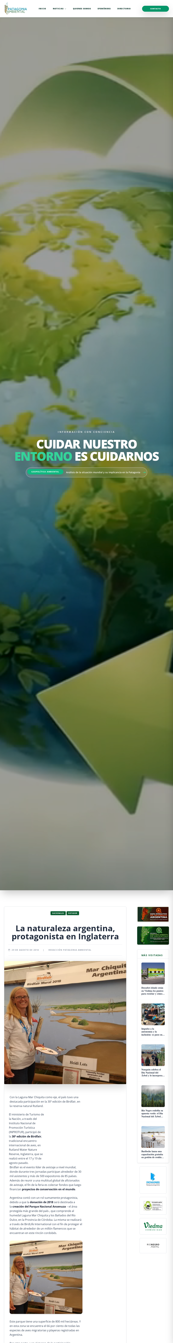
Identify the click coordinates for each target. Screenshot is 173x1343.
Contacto (155, 8)
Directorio (124, 8)
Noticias (58, 8)
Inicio (42, 8)
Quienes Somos (82, 8)
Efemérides (104, 8)
